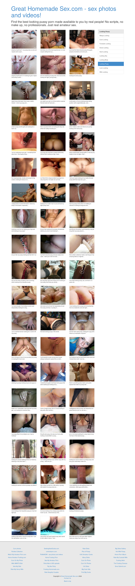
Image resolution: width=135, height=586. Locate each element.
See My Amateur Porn (51, 560)
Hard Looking (104, 52)
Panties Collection (17, 551)
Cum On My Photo (17, 560)
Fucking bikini (120, 560)
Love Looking (104, 68)
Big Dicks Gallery (120, 548)
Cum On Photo (86, 560)
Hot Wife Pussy (120, 551)
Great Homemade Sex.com (69, 576)
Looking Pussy (104, 64)
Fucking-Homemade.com (51, 569)
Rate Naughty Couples (51, 572)
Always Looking (104, 36)
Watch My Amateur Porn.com (17, 554)
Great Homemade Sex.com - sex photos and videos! (63, 11)
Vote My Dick (17, 566)
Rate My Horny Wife (17, 569)
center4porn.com (51, 551)
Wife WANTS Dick (17, 563)
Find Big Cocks (86, 572)
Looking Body (104, 60)
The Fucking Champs (120, 563)
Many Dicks (86, 557)
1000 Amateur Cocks (86, 554)
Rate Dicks (86, 548)
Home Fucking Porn (51, 557)
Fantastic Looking (105, 44)
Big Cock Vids (86, 569)
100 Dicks (86, 566)
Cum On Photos (86, 563)
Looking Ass (103, 56)
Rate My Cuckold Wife (120, 557)
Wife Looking (104, 72)
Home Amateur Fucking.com (17, 557)
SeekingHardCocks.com (51, 548)
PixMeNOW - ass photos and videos (51, 554)
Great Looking (104, 48)
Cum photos (17, 548)
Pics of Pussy (86, 551)
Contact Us (67, 578)
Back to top (67, 581)
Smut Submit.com (120, 566)
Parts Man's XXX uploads (51, 563)
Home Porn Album (120, 554)
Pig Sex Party (51, 566)
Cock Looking (104, 40)
